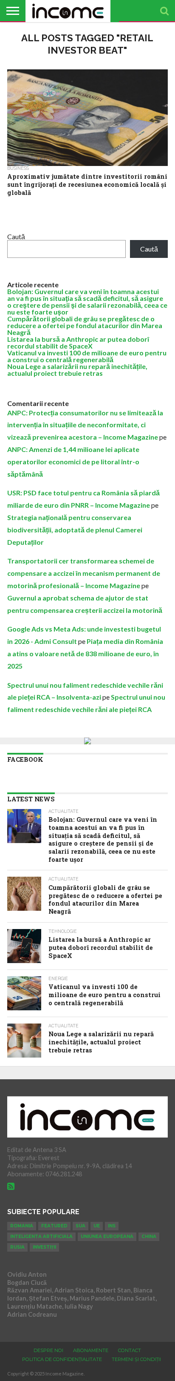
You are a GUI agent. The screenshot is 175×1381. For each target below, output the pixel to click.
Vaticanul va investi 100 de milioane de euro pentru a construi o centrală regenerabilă (87, 356)
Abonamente (90, 1350)
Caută (16, 236)
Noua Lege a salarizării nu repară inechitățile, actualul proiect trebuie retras (77, 369)
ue (96, 1226)
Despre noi (48, 1350)
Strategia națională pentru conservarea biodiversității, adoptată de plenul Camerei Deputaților (74, 529)
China (148, 1236)
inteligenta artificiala (41, 1236)
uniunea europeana (107, 1236)
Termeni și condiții (136, 1359)
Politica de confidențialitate (62, 1359)
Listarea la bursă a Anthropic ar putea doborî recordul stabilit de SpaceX (78, 342)
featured (54, 1226)
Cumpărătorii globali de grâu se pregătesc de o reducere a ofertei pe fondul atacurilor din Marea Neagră (84, 325)
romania (21, 1226)
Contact (129, 1350)
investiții (44, 1247)
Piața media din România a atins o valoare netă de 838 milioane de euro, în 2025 (85, 653)
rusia (17, 1247)
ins (112, 1226)
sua (80, 1226)
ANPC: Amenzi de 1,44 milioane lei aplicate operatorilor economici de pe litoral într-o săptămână (73, 461)
